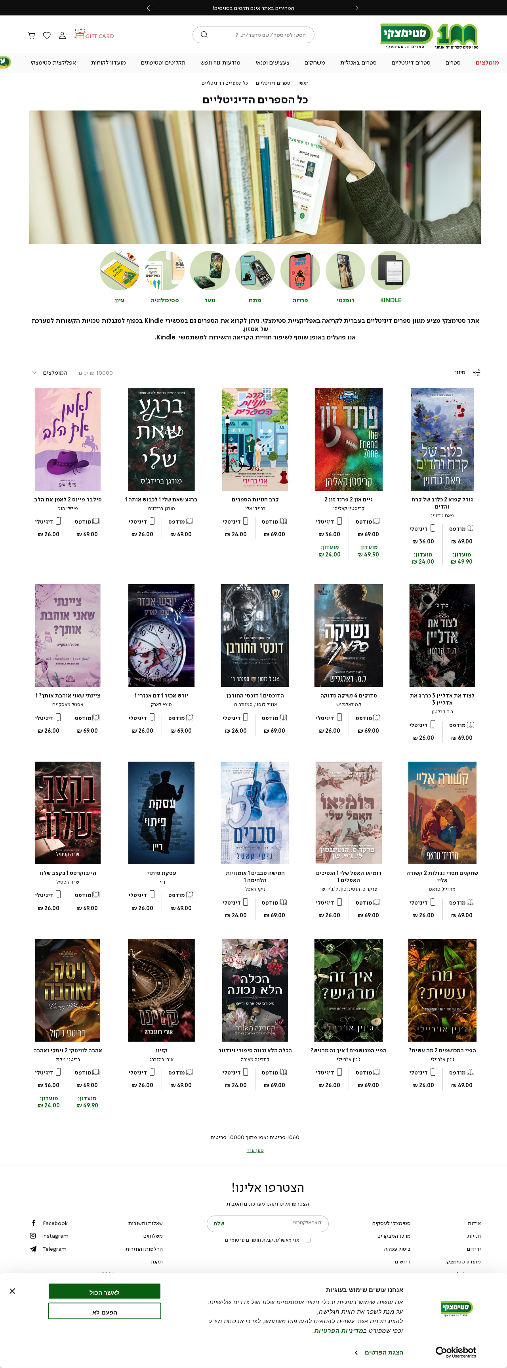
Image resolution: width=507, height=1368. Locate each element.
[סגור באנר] (12, 1291)
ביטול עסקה (397, 1248)
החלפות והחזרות (144, 1248)
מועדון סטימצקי (463, 1261)
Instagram (55, 1235)
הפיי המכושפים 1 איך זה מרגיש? (349, 1050)
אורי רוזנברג (161, 1059)
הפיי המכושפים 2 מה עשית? (442, 1050)
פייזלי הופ (67, 508)
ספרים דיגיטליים (273, 83)
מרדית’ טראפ (442, 889)
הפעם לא (104, 1312)
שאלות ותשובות (145, 1223)
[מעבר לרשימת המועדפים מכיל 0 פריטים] (46, 36)
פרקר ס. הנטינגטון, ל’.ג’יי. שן (348, 889)
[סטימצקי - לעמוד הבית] (429, 48)
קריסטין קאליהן (348, 508)
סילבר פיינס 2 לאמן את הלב (68, 499)
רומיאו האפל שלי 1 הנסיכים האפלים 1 (348, 876)
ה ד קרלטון (442, 712)
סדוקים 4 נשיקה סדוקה (348, 695)
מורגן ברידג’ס (161, 508)
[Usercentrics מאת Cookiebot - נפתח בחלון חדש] (456, 1352)
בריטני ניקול (67, 1059)
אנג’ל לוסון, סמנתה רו (255, 704)
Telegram (54, 1248)
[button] (487, 63)
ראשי (303, 83)
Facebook (55, 1223)
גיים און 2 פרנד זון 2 (348, 499)
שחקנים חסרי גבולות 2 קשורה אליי (442, 876)
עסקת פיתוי (161, 873)
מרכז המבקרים (394, 1235)
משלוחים (153, 1235)
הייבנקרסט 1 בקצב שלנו (68, 873)
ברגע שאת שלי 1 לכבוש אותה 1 (161, 499)
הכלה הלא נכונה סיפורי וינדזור (255, 1050)
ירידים (474, 1248)
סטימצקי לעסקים (391, 1223)
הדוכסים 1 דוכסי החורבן (255, 695)
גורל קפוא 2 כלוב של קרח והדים (442, 503)
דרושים (403, 1261)
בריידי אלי (255, 508)
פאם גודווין (442, 516)
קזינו (162, 1050)
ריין (161, 882)
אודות (474, 1223)
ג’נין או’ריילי (442, 1059)
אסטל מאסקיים (67, 704)
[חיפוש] (204, 35)
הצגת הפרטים (384, 1352)
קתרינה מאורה (255, 1059)
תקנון (157, 1261)
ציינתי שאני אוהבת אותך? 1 (68, 695)
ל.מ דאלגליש (348, 704)
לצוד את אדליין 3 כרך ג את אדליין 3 (442, 699)
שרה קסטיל (67, 882)
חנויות (474, 1235)
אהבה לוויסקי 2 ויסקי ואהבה (67, 1050)
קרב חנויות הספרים (255, 499)
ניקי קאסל (255, 889)
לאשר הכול (105, 1292)
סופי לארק (161, 704)
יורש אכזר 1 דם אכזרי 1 (162, 695)
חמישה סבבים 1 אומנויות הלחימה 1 (255, 876)
